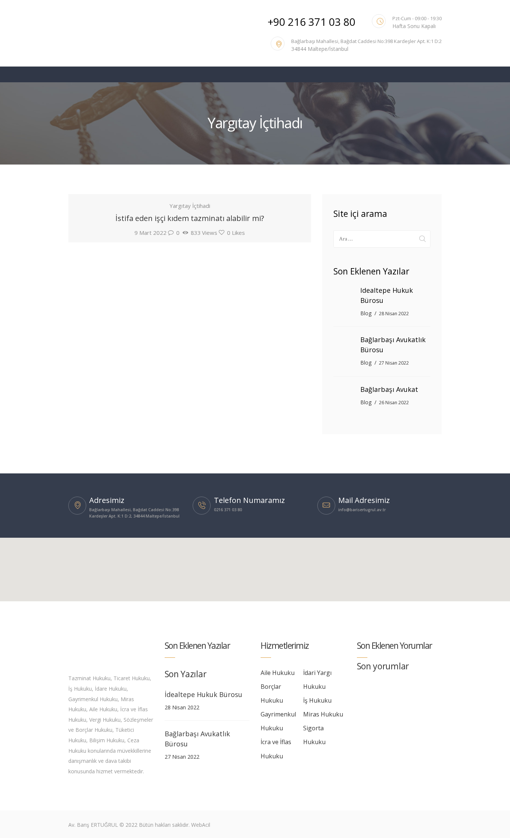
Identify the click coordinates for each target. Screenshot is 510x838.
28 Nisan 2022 (394, 313)
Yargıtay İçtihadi (190, 205)
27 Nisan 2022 (394, 363)
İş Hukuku (317, 700)
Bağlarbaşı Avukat (389, 389)
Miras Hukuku (323, 714)
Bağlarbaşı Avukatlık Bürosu (393, 344)
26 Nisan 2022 (394, 402)
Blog (365, 313)
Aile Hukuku (278, 673)
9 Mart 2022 (150, 232)
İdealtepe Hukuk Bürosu (386, 295)
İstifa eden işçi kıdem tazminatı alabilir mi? (189, 218)
